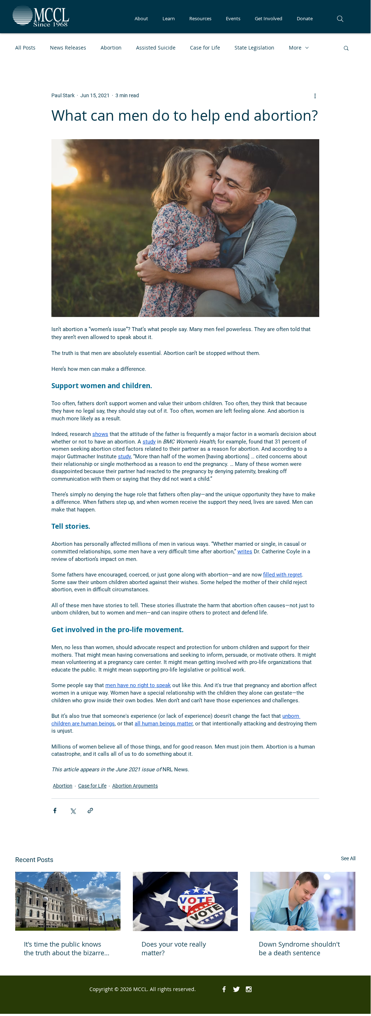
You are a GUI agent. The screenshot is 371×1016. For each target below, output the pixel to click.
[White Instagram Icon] (249, 989)
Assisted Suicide (156, 47)
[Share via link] (90, 810)
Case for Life (205, 47)
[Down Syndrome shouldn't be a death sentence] (302, 901)
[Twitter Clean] (236, 989)
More (295, 47)
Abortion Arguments (135, 786)
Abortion (111, 47)
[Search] (340, 18)
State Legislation (254, 47)
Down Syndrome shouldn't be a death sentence (299, 948)
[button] (141, 18)
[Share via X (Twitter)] (72, 810)
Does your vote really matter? (174, 948)
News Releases (68, 47)
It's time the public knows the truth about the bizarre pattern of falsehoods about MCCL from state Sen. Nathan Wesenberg (66, 948)
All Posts (25, 47)
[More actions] (315, 95)
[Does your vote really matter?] (185, 901)
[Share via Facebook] (54, 810)
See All (348, 858)
